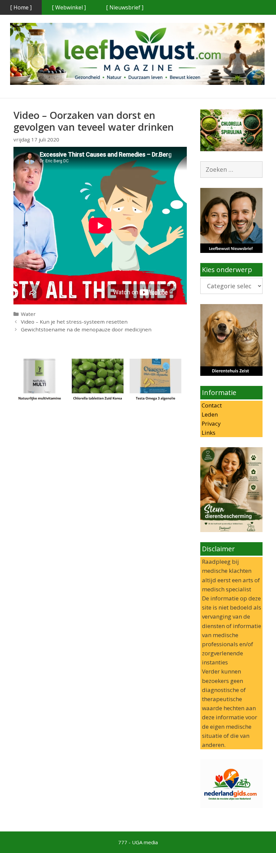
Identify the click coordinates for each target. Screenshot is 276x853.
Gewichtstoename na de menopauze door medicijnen (86, 329)
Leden (209, 414)
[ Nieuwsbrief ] (124, 7)
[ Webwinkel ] (69, 7)
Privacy (210, 423)
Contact (211, 405)
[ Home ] (21, 7)
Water (28, 313)
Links (207, 432)
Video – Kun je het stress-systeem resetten (74, 321)
